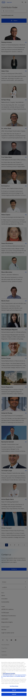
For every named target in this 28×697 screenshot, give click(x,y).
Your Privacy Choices (14, 686)
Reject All (14, 690)
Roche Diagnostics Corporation (9, 673)
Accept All (14, 694)
